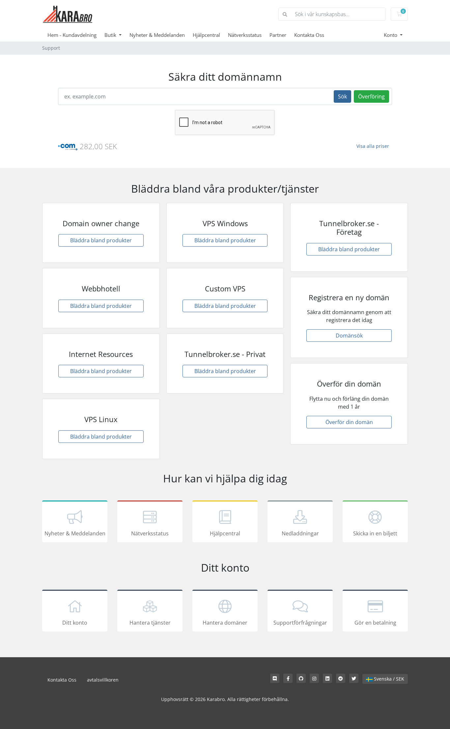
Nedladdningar (300, 533)
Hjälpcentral (206, 35)
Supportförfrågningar (300, 622)
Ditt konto (74, 622)
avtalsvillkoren (103, 680)
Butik (111, 35)
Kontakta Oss (309, 35)
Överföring (371, 96)
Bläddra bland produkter (101, 240)
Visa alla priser (372, 146)
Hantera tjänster (150, 622)
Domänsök (349, 335)
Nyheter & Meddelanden (157, 35)
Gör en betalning (375, 622)
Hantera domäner (225, 622)
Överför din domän (349, 422)
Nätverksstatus (245, 35)
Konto (391, 35)
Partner (277, 35)
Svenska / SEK (388, 679)
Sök (342, 96)
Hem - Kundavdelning (72, 35)
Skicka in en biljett (375, 533)
